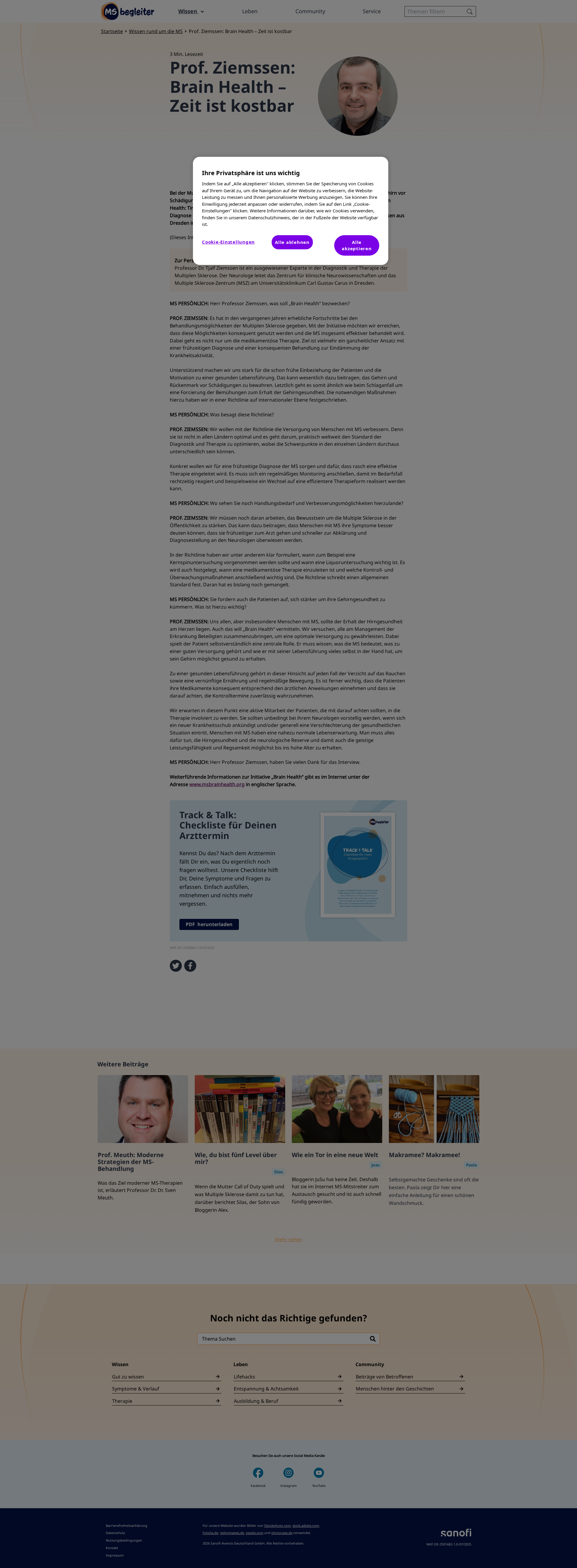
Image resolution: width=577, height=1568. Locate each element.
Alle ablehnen (292, 242)
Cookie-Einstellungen (228, 242)
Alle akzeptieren (356, 245)
